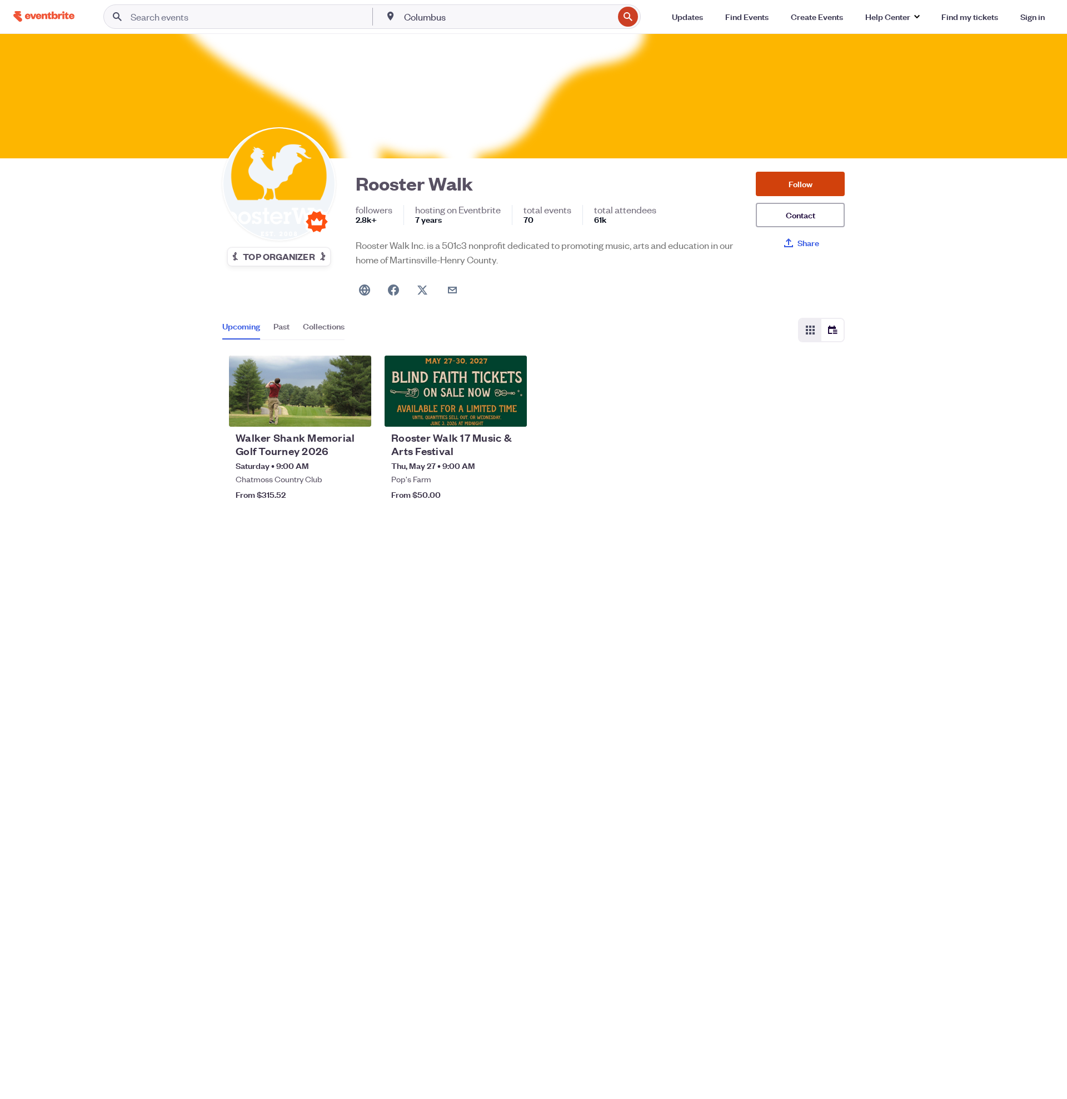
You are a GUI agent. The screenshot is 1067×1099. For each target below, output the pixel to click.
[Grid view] (810, 330)
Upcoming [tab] (241, 326)
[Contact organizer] (452, 290)
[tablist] (283, 330)
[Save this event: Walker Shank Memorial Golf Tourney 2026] (329, 411)
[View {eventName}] (300, 391)
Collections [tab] (324, 326)
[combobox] (508, 16)
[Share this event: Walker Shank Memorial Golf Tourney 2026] (356, 411)
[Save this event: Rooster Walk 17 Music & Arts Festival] (484, 411)
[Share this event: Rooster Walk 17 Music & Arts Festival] (511, 411)
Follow (800, 183)
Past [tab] (281, 326)
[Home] (43, 16)
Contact (800, 215)
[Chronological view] (832, 330)
